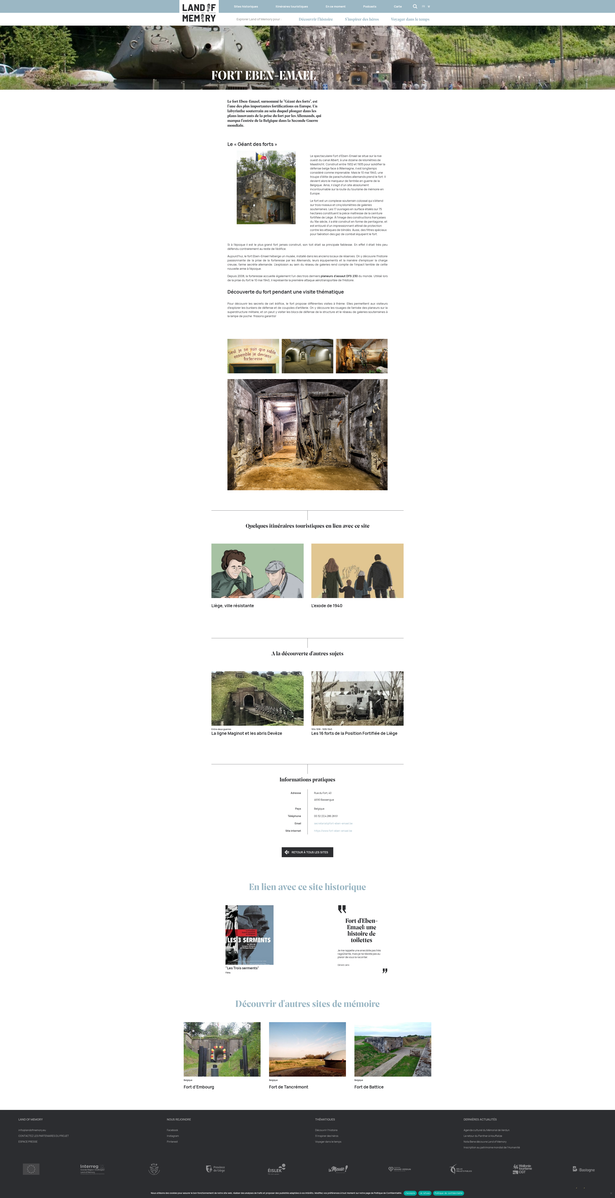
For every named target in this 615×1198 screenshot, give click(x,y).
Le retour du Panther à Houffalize (483, 1136)
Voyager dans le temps (410, 19)
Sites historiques (246, 6)
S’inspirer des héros (362, 19)
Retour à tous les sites (310, 852)
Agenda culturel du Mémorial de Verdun (487, 1130)
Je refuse (425, 1193)
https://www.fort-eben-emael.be (333, 831)
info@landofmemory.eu (32, 1130)
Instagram (173, 1136)
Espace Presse (27, 1141)
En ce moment (336, 6)
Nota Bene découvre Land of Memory (485, 1141)
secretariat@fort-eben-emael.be (333, 823)
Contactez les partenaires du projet (43, 1136)
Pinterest (172, 1141)
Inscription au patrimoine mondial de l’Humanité (492, 1147)
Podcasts (369, 6)
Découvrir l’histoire (316, 19)
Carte (398, 6)
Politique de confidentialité (449, 1193)
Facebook (172, 1130)
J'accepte (410, 1193)
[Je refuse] (611, 1193)
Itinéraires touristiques (292, 6)
